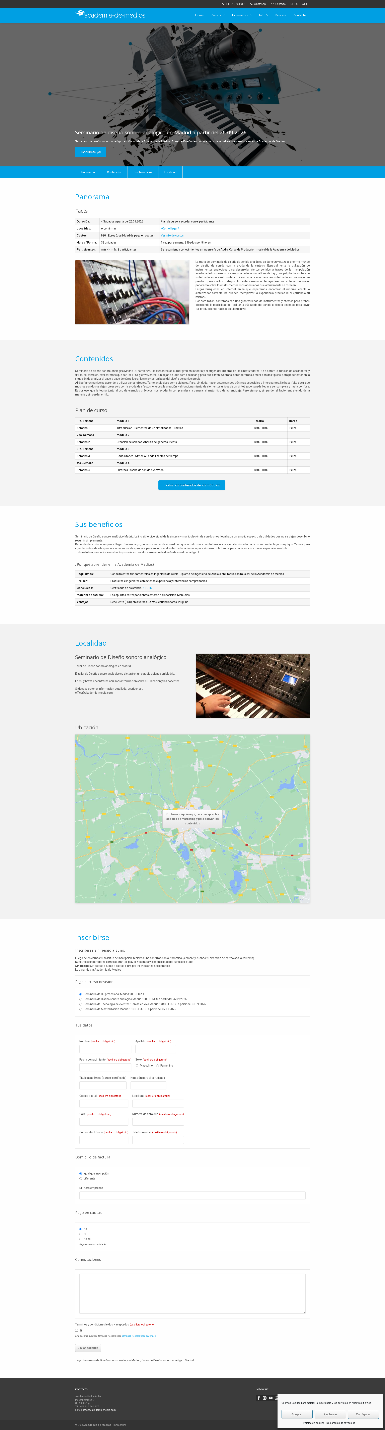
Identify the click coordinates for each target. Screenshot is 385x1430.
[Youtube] (271, 1398)
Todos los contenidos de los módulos (192, 485)
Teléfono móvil (154, 1132)
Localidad (170, 172)
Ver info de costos (172, 235)
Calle (95, 1114)
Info (261, 15)
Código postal (100, 1095)
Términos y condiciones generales (139, 1336)
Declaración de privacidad (340, 1423)
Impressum (119, 1424)
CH (298, 4)
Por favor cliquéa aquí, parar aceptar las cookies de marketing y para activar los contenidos (192, 818)
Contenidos (114, 172)
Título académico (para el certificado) (103, 1077)
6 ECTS (147, 588)
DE (292, 4)
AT (303, 4)
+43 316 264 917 (235, 4)
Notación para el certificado (148, 1077)
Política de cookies (313, 1423)
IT (309, 4)
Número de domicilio (158, 1114)
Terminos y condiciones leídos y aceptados (115, 1324)
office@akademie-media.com (99, 1410)
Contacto (280, 4)
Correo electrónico (103, 1132)
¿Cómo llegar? (170, 228)
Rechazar (330, 1414)
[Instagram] (265, 1398)
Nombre (97, 1041)
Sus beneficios (143, 172)
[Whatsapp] (277, 1398)
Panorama (88, 172)
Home (199, 15)
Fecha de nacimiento (105, 1059)
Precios (280, 15)
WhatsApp (260, 4)
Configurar (363, 1414)
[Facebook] (259, 1398)
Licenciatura (240, 15)
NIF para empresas (91, 1187)
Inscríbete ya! (91, 152)
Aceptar (297, 1414)
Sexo (151, 1059)
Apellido (153, 1041)
